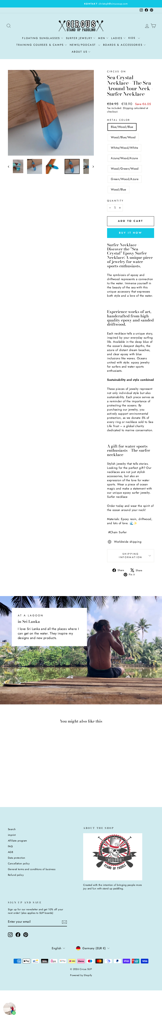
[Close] (135, 462)
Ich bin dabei (51, 545)
